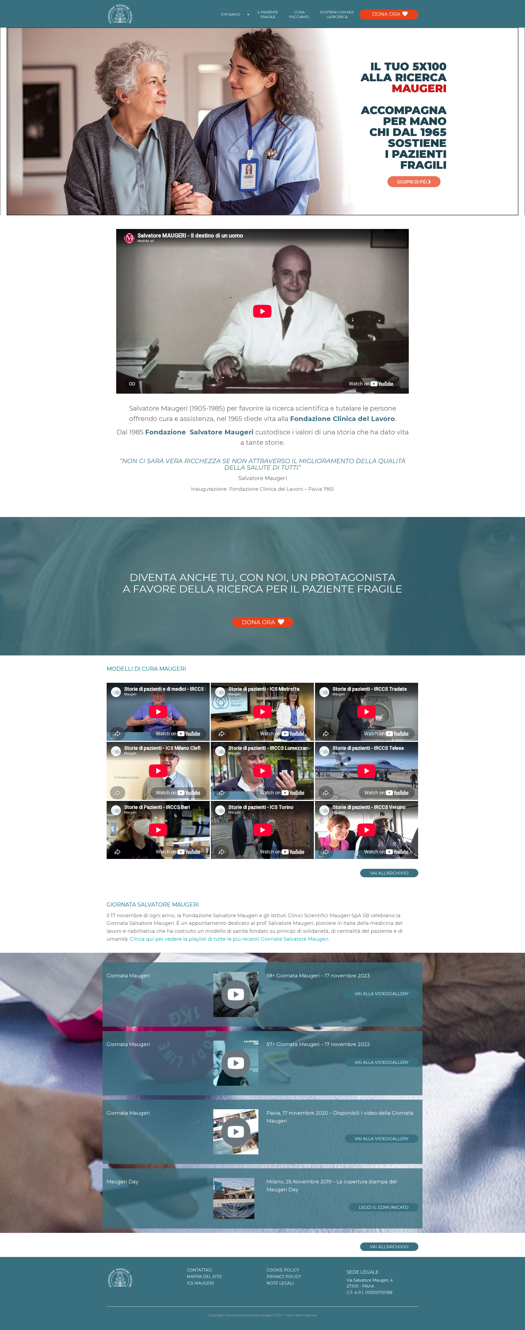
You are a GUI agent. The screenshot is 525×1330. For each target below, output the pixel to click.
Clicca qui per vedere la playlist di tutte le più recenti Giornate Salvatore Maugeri (229, 939)
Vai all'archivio (389, 873)
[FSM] (120, 13)
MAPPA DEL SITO (204, 1276)
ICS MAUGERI (200, 1283)
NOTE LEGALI (280, 1283)
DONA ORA (258, 622)
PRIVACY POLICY (284, 1276)
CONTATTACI (199, 1270)
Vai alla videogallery (382, 993)
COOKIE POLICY (283, 1270)
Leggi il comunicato (384, 1207)
